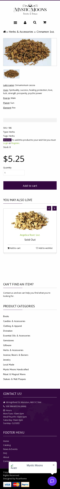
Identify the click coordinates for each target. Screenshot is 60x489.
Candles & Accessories (14, 321)
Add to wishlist (45, 248)
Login (5, 143)
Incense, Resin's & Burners (15, 354)
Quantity (7, 167)
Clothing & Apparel (12, 325)
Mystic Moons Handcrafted (16, 369)
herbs (12, 135)
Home (6, 441)
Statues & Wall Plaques (14, 379)
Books (6, 316)
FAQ (5, 453)
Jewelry (7, 359)
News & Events (10, 449)
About (6, 457)
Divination (7, 330)
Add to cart (30, 186)
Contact (7, 461)
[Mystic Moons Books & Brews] (30, 9)
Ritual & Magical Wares (14, 374)
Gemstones (8, 340)
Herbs (12, 131)
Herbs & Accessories (21, 31)
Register (15, 143)
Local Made (8, 364)
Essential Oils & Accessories (16, 335)
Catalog (7, 445)
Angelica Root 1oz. (30, 234)
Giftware (7, 345)
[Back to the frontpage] (5, 31)
